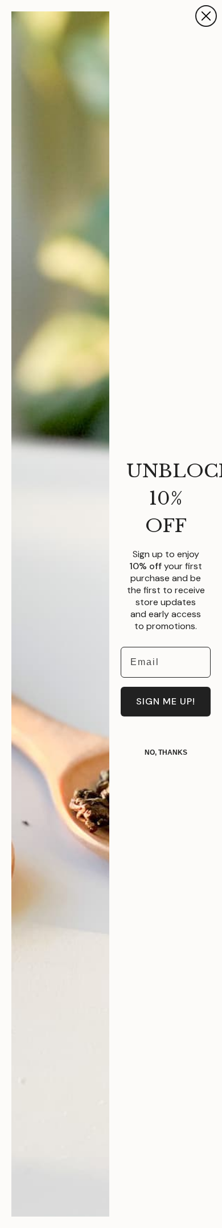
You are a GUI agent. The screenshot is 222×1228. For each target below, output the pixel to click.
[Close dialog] (206, 16)
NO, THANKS (166, 752)
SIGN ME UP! (165, 701)
